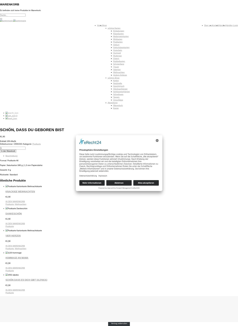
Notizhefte (117, 83)
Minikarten (117, 39)
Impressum (10, 316)
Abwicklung (112, 103)
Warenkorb (118, 105)
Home (99, 25)
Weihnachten (119, 72)
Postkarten (118, 42)
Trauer (116, 67)
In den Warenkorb (8, 151)
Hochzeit (117, 53)
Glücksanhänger (120, 89)
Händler (222, 25)
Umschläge (118, 100)
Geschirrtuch (118, 86)
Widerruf (9, 310)
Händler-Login (232, 25)
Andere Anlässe (120, 75)
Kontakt (215, 25)
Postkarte (37, 144)
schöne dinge (113, 78)
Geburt (116, 45)
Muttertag (117, 56)
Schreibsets (118, 94)
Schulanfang (118, 64)
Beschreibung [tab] (11, 156)
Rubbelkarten (119, 61)
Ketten (116, 80)
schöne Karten (114, 28)
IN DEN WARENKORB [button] (15, 201)
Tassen (116, 97)
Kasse (116, 108)
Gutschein (117, 50)
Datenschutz (11, 313)
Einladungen (118, 31)
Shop (104, 25)
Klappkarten (118, 34)
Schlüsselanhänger (121, 92)
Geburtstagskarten (121, 47)
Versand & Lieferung (14, 308)
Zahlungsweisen (13, 305)
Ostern (116, 58)
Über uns (208, 25)
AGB (8, 302)
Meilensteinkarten (121, 36)
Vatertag (117, 69)
